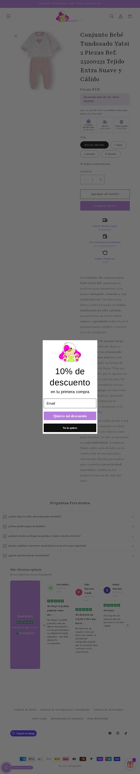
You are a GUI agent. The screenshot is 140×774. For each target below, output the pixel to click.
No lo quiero (70, 428)
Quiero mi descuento (70, 416)
